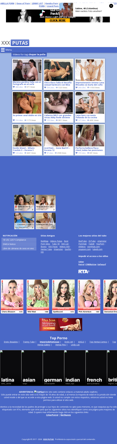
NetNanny (65, 415)
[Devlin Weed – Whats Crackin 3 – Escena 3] (27, 145)
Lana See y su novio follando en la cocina (86, 116)
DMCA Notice (9, 244)
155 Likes (82, 153)
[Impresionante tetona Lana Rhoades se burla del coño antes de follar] (90, 80)
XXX (14, 42)
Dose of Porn (23, 3)
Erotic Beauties (11, 341)
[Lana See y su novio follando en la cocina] (90, 112)
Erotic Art (68, 341)
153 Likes (19, 120)
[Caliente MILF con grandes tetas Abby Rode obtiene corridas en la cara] (58, 112)
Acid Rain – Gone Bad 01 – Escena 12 (57, 149)
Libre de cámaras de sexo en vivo (18, 248)
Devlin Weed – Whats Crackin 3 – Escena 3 (24, 149)
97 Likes (50, 153)
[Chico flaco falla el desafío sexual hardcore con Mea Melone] (58, 80)
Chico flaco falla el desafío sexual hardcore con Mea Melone (58, 83)
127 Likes (82, 120)
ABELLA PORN (7, 3)
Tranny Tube (29, 341)
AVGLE (81, 341)
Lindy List (75, 344)
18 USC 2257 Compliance (14, 239)
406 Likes (19, 87)
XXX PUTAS (48, 439)
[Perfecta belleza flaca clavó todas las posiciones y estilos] (90, 145)
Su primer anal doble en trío (27, 115)
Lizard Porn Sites (55, 6)
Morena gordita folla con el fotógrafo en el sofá (27, 83)
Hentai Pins (60, 344)
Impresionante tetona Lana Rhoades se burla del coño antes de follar (90, 83)
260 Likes (82, 87)
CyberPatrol (52, 415)
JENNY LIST (37, 3)
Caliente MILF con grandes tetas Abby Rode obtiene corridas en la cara (57, 116)
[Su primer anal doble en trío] (27, 112)
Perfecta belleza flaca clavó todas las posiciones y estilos (89, 149)
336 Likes (50, 87)
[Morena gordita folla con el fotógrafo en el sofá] (27, 70)
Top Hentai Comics (98, 341)
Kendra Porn (51, 3)
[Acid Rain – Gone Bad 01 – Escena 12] (58, 145)
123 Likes (19, 153)
